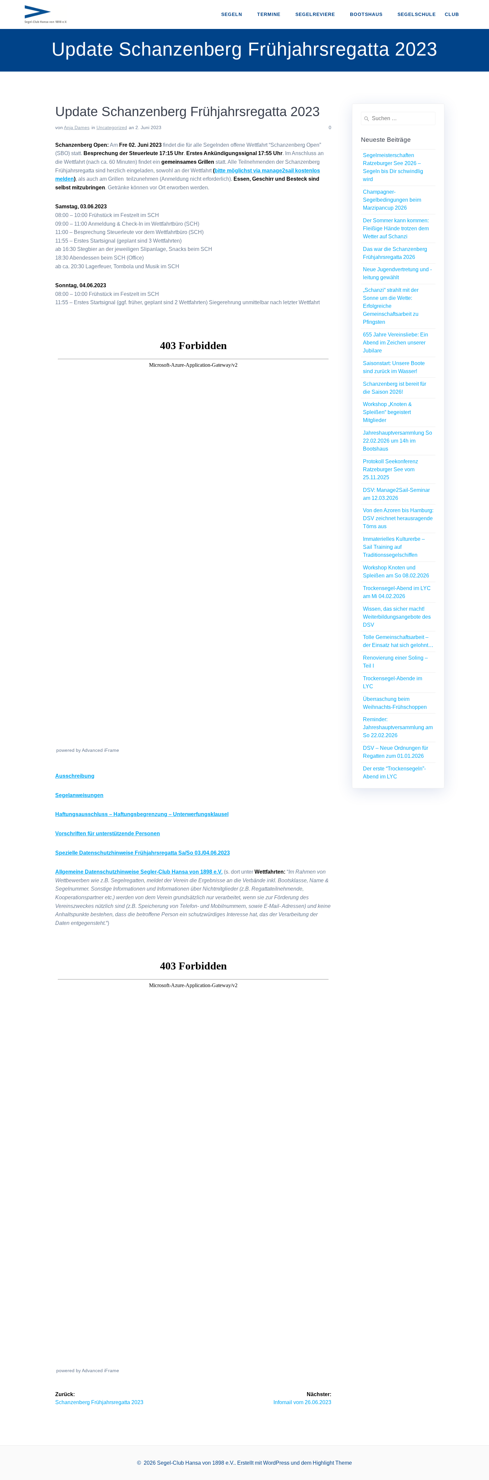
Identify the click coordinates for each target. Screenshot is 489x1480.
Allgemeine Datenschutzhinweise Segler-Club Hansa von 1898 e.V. (139, 872)
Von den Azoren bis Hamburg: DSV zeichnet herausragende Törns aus (398, 518)
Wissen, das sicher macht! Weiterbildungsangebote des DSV (397, 617)
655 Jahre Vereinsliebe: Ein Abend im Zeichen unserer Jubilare (395, 342)
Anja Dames (76, 127)
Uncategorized (111, 127)
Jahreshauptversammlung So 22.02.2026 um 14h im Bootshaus (397, 441)
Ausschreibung (74, 776)
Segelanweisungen (79, 795)
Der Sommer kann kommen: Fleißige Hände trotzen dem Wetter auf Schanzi (396, 228)
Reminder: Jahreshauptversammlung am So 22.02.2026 (398, 727)
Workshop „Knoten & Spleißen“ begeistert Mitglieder (387, 412)
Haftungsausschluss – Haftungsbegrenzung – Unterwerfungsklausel (142, 814)
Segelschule (417, 14)
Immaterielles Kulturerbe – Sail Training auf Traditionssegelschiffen (394, 547)
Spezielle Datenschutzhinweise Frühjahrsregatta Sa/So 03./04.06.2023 (142, 853)
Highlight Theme (332, 1463)
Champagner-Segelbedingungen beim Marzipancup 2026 (392, 200)
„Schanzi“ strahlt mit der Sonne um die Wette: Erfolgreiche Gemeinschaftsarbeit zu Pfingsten (390, 306)
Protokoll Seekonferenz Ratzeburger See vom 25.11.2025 (390, 469)
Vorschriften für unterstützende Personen (107, 833)
